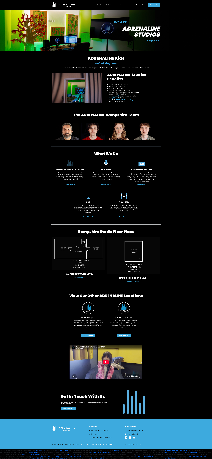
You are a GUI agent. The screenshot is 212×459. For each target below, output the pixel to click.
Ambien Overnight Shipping (30, 454)
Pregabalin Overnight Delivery (144, 456)
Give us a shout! (68, 409)
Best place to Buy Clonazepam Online (176, 450)
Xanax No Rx (71, 454)
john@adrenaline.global (135, 431)
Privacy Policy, (84, 444)
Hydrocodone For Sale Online (58, 458)
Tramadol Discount (62, 450)
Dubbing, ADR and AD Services (98, 431)
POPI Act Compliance (106, 444)
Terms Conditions (93, 444)
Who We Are (98, 5)
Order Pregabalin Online (76, 456)
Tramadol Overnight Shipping (99, 452)
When (137, 5)
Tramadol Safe (32, 452)
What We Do (109, 5)
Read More (69, 184)
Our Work (119, 5)
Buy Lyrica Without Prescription (197, 456)
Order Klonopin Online (98, 458)
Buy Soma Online (170, 452)
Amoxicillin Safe (40, 450)
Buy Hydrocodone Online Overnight (52, 456)
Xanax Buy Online (169, 458)
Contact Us (154, 5)
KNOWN (138, 444)
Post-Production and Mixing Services (100, 437)
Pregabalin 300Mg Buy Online (39, 458)
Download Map (78, 277)
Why (143, 5)
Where (128, 5)
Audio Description (94, 434)
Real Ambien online (191, 452)
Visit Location (88, 336)
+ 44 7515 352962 (132, 434)
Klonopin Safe (118, 450)
